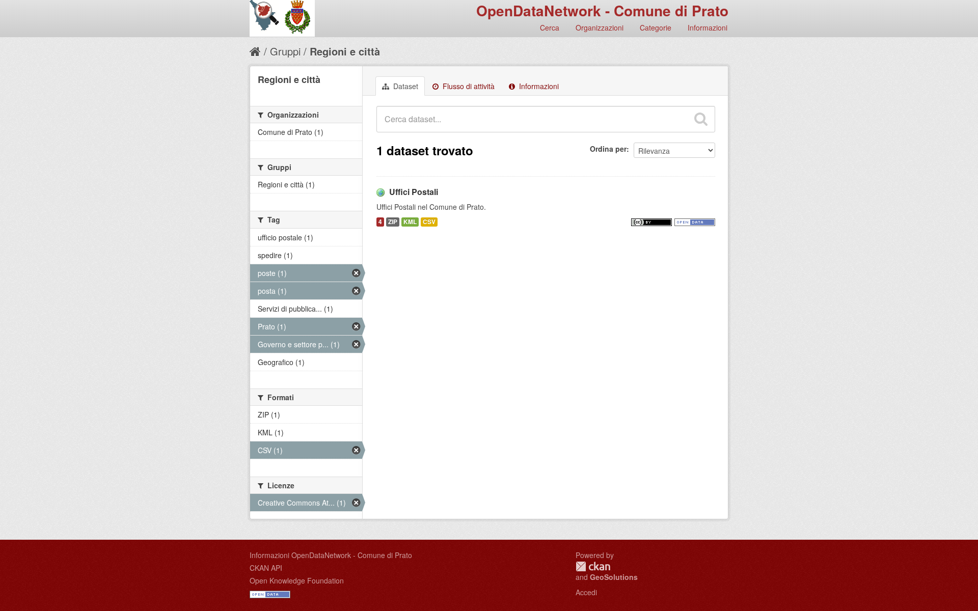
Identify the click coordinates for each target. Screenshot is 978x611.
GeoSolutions (614, 577)
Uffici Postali (413, 192)
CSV (429, 221)
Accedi (586, 592)
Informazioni (707, 27)
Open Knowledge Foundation (297, 580)
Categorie (655, 27)
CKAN (593, 566)
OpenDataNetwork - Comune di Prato (602, 10)
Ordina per (608, 149)
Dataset (404, 86)
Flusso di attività (468, 86)
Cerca (549, 27)
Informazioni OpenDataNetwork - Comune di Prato (331, 555)
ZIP (392, 221)
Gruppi (285, 51)
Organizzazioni (599, 27)
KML (410, 221)
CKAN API (266, 568)
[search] (701, 119)
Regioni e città (345, 51)
